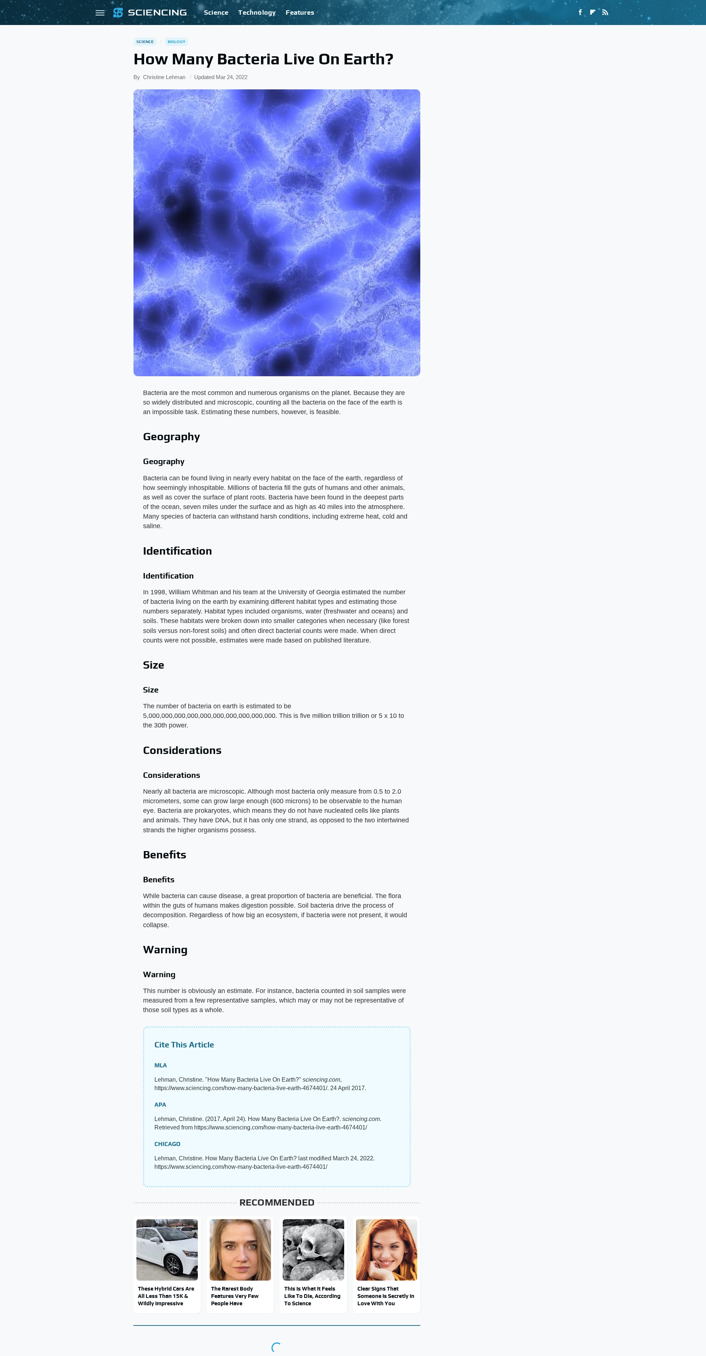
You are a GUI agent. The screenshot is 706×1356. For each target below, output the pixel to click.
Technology (257, 12)
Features (300, 12)
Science (216, 12)
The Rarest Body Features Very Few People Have (234, 1296)
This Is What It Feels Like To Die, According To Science (312, 1296)
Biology (176, 41)
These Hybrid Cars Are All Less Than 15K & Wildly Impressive (166, 1296)
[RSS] (605, 12)
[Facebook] (580, 12)
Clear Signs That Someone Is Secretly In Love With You (385, 1296)
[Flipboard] (593, 12)
